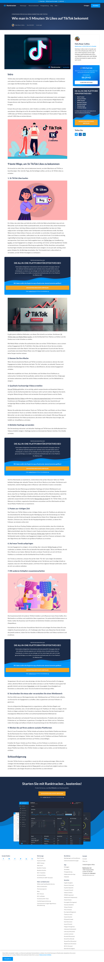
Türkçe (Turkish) (68, 907)
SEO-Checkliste (41, 872)
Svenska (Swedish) (69, 904)
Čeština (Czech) (68, 914)
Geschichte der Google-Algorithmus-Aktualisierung (46, 904)
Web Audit (40, 865)
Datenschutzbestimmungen (71, 860)
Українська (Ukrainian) (70, 943)
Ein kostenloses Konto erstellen (37, 287)
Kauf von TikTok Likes (38, 534)
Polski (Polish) (67, 900)
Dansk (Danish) (68, 917)
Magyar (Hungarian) (69, 926)
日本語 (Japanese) (69, 895)
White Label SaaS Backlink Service (46, 884)
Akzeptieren (7, 958)
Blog (51, 5)
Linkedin (26, 858)
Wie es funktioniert (34, 5)
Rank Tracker (40, 858)
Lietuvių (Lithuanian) (69, 931)
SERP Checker (40, 863)
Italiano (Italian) (68, 892)
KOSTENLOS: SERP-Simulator (45, 877)
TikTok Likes (48, 240)
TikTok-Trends (52, 547)
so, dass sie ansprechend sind (41, 398)
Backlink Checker (41, 868)
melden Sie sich (32, 291)
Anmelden (95, 5)
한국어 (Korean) (68, 946)
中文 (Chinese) (68, 909)
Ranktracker (10, 6)
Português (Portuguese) (70, 902)
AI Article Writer (41, 875)
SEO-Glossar (40, 893)
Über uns (85, 861)
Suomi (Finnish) (68, 924)
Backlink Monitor (41, 870)
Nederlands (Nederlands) (70, 897)
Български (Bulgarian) (70, 912)
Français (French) (68, 890)
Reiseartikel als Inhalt (41, 499)
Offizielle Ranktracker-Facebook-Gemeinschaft (14, 858)
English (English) (68, 883)
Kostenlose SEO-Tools (43, 898)
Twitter (20, 858)
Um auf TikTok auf (13, 389)
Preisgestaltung (44, 5)
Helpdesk (66, 876)
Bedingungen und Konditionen (72, 858)
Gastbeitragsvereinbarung (44, 901)
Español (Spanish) (68, 887)
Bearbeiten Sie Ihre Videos (16, 398)
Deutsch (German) (69, 885)
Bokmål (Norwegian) (69, 948)
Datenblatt (30, 686)
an (48, 291)
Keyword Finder (41, 860)
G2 (32, 858)
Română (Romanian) (69, 936)
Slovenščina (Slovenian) (70, 941)
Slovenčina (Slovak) (69, 938)
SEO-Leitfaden (41, 896)
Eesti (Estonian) (68, 921)
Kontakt (85, 858)
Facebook (3, 858)
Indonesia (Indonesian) (70, 929)
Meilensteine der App (69, 874)
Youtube (9, 858)
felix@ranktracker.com (88, 875)
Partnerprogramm (42, 889)
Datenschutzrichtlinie (45, 955)
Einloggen (86, 5)
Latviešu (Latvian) (68, 934)
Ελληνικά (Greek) (68, 919)
